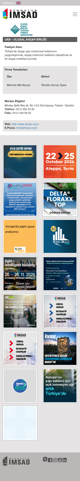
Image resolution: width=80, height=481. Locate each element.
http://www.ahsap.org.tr (25, 124)
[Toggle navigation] (74, 13)
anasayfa (8, 3)
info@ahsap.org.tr (26, 128)
